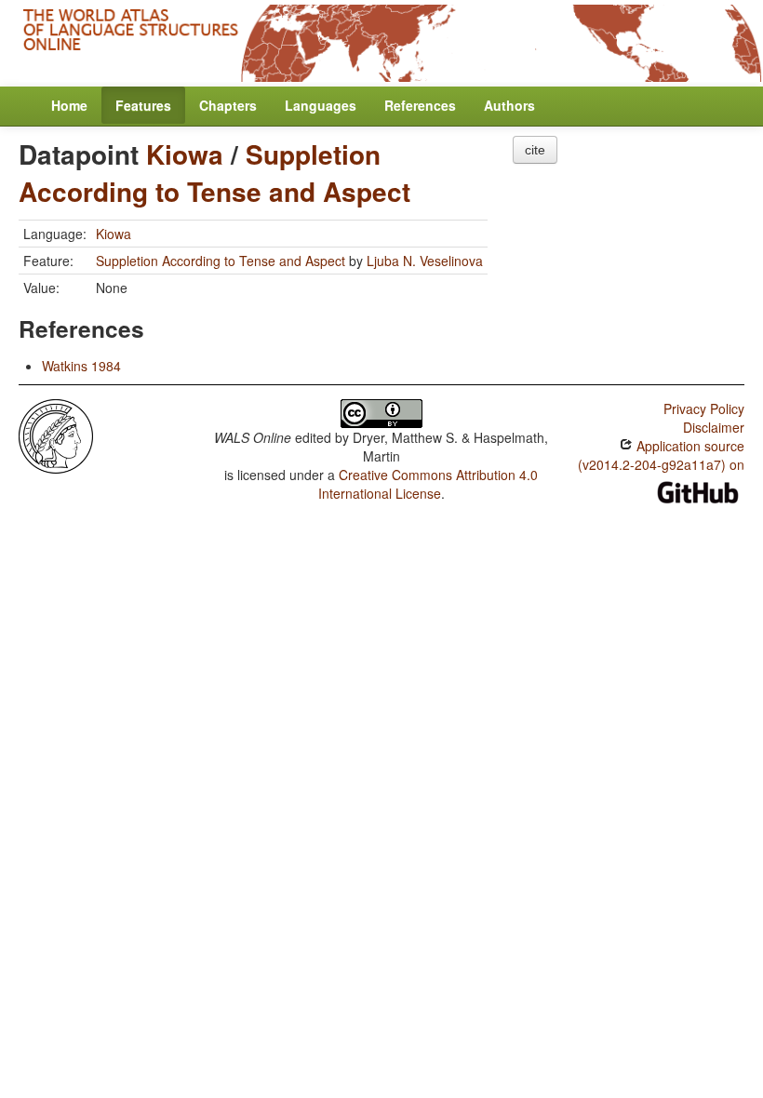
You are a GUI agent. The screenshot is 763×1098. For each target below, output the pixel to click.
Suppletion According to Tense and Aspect (214, 172)
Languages (320, 105)
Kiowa (184, 154)
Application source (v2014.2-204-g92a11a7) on (661, 455)
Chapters (228, 105)
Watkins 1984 (81, 365)
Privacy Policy (703, 408)
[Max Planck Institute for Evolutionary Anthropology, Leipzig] (56, 434)
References (420, 105)
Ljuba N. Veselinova (425, 260)
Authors (509, 105)
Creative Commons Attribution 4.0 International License (428, 483)
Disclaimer (713, 427)
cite (535, 149)
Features (143, 105)
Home (69, 105)
